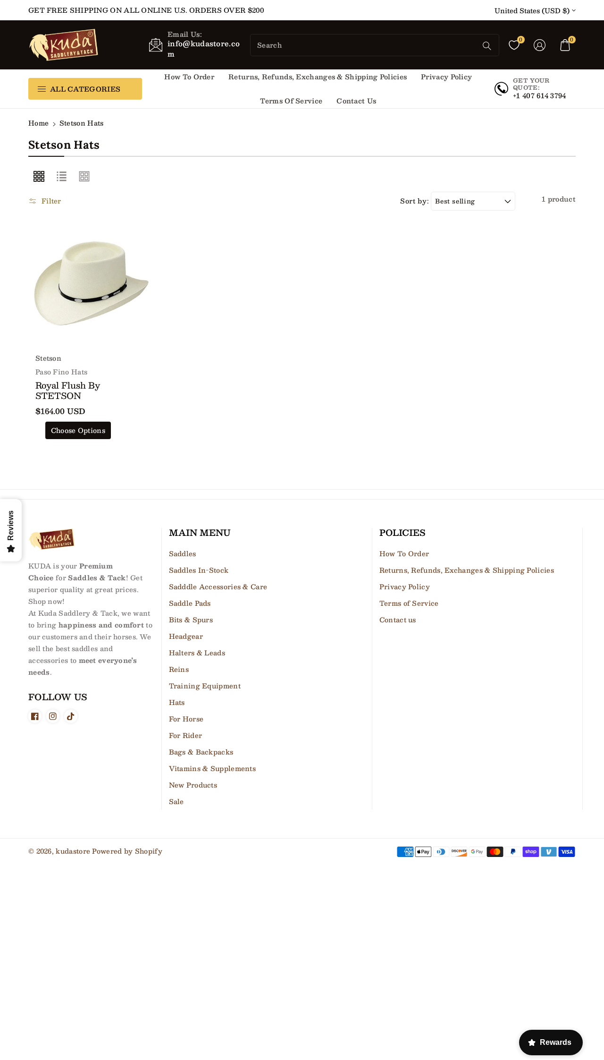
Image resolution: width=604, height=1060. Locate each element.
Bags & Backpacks (201, 751)
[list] (61, 176)
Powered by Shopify (127, 850)
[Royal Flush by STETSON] (91, 283)
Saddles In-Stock (199, 570)
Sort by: (414, 201)
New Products (193, 784)
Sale (176, 801)
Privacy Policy (404, 586)
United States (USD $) (532, 11)
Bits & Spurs (191, 619)
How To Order (404, 553)
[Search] (487, 45)
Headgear (186, 636)
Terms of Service (409, 603)
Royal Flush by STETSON (67, 390)
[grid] (38, 176)
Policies (402, 533)
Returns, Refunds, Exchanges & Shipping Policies (466, 570)
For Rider (185, 735)
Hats (177, 702)
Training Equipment (205, 685)
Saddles (182, 553)
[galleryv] (84, 176)
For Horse (186, 718)
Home (38, 122)
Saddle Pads (190, 603)
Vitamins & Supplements (212, 768)
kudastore (73, 850)
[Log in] (539, 44)
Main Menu (200, 533)
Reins (179, 669)
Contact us (397, 619)
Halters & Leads (197, 652)
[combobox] (365, 45)
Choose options (78, 430)
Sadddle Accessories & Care (218, 586)
